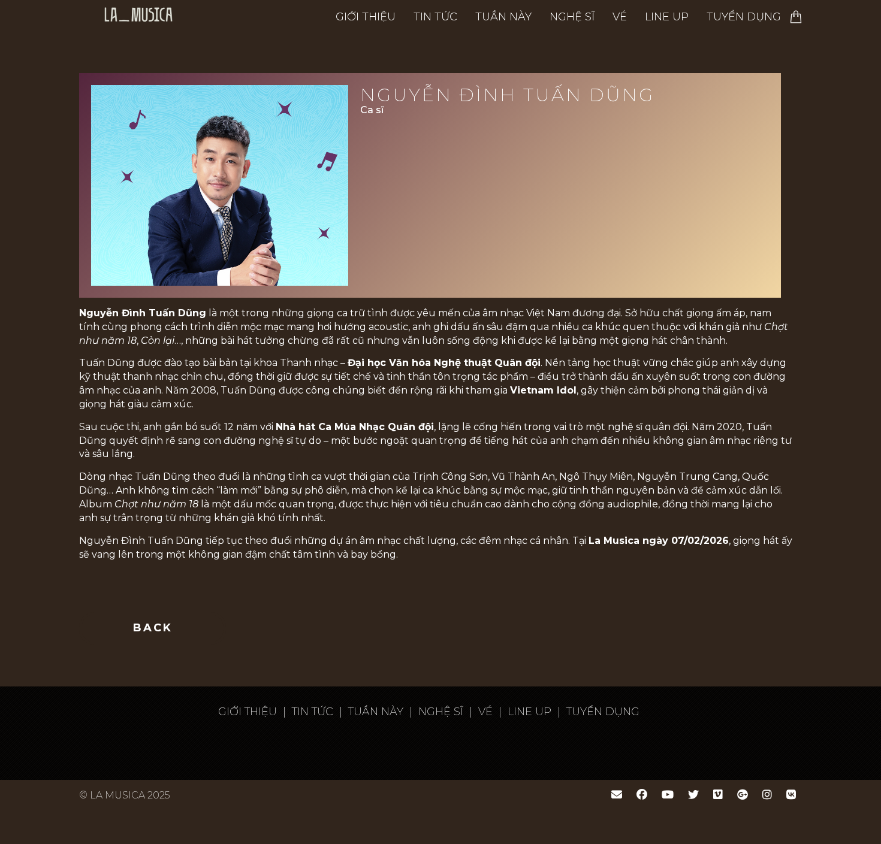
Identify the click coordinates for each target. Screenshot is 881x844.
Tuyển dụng (744, 16)
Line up (667, 16)
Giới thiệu (366, 16)
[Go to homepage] (202, 17)
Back (153, 627)
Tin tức (435, 16)
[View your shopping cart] (796, 16)
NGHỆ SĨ (572, 16)
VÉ (620, 16)
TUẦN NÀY (503, 16)
